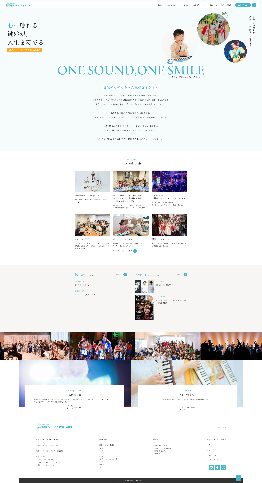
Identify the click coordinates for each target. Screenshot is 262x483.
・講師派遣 (156, 454)
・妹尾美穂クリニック (160, 445)
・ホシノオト (103, 454)
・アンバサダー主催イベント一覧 (46, 462)
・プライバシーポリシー (214, 459)
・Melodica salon (158, 443)
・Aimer (101, 464)
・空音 (101, 448)
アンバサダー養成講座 (223, 5)
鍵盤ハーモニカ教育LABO (167, 5)
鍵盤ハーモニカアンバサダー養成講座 (49, 451)
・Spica (101, 462)
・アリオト (102, 467)
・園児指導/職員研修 (159, 451)
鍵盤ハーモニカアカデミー (216, 440)
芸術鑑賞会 (195, 5)
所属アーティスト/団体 (107, 445)
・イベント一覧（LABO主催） (45, 460)
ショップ (210, 450)
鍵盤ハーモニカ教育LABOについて (48, 440)
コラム (209, 445)
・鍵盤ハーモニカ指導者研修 (162, 448)
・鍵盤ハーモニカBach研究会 (108, 459)
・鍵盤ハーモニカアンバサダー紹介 (47, 445)
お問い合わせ (221, 428)
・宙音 (101, 456)
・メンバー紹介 (41, 443)
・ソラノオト (103, 451)
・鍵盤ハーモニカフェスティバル (46, 465)
